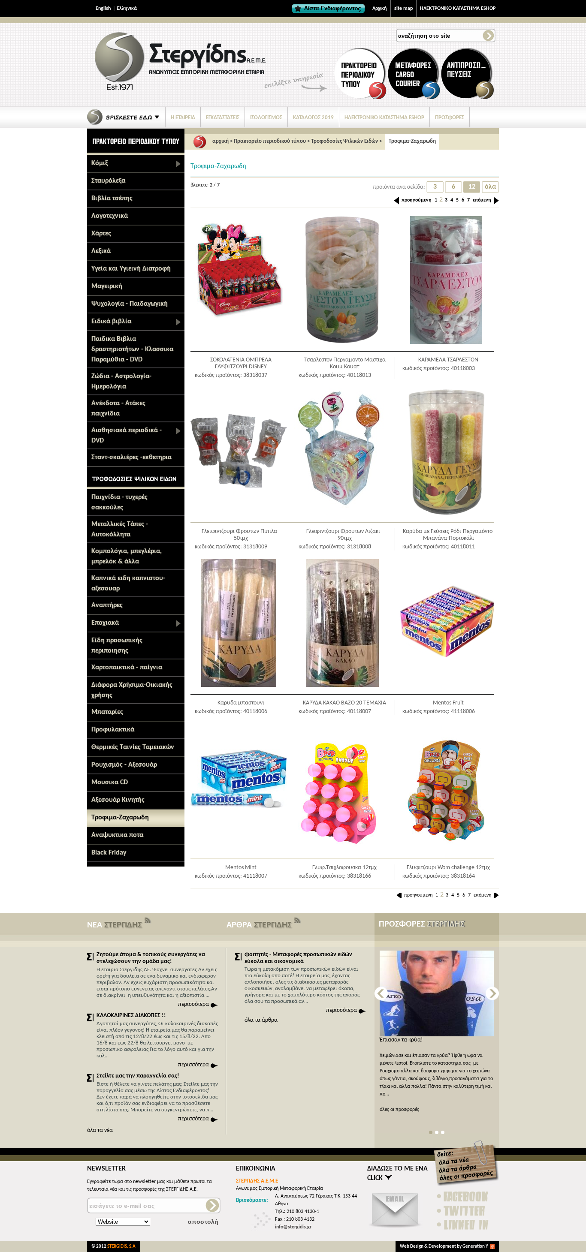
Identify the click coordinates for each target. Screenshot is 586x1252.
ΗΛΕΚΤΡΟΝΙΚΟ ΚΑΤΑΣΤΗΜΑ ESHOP (457, 8)
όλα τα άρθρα (261, 1020)
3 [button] (442, 1133)
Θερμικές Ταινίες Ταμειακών (132, 747)
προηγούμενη (417, 200)
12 (471, 187)
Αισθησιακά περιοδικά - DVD (126, 435)
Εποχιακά (105, 623)
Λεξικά (101, 251)
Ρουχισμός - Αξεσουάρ (124, 764)
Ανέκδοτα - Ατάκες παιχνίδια (118, 408)
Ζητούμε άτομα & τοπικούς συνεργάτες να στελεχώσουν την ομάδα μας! (151, 958)
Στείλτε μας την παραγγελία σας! (138, 1076)
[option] (437, 1032)
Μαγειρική (106, 286)
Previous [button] (381, 993)
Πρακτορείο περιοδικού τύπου (270, 141)
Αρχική (379, 8)
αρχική (220, 141)
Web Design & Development (428, 1246)
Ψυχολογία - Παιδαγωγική (129, 304)
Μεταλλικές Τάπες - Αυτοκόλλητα (119, 529)
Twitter (463, 1211)
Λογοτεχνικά (109, 216)
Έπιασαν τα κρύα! (401, 1040)
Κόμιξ (99, 163)
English (103, 8)
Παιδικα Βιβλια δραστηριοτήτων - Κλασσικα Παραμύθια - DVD (132, 349)
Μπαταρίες (107, 712)
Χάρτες (101, 233)
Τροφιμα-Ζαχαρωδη (120, 817)
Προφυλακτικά (112, 729)
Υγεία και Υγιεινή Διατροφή (131, 268)
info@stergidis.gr (293, 1227)
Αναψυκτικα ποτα (117, 835)
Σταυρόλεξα (108, 181)
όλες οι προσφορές (399, 1109)
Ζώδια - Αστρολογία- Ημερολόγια (121, 381)
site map (403, 8)
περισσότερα (193, 1004)
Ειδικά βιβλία (111, 321)
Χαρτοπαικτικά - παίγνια (126, 667)
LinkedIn (463, 1225)
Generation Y (475, 1246)
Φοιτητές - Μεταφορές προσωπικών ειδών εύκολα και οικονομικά (298, 958)
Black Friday (109, 852)
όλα (490, 187)
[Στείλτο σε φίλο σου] (396, 1228)
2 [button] (436, 1133)
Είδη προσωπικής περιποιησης (116, 645)
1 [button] (430, 1133)
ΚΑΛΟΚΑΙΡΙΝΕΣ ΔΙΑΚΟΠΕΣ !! (131, 1015)
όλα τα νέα (100, 1130)
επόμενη (482, 200)
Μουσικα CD (109, 782)
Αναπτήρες (107, 605)
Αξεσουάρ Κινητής (118, 800)
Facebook (463, 1196)
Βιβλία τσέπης (112, 198)
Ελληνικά (127, 8)
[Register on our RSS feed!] (148, 922)
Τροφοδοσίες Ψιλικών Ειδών (344, 141)
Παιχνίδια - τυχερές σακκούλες (119, 502)
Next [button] (492, 993)
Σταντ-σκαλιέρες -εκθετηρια (131, 457)
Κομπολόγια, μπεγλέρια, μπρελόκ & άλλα (126, 556)
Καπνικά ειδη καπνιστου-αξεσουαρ (128, 583)
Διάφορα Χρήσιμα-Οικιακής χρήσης (131, 690)
